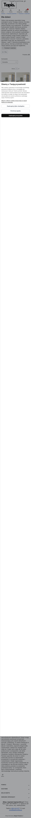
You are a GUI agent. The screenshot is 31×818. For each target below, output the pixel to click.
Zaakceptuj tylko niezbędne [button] (15, 106)
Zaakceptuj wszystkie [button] (15, 115)
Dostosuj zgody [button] (15, 111)
